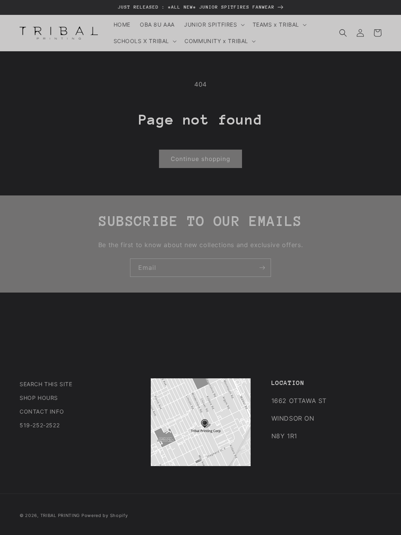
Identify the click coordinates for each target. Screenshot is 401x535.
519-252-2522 (40, 425)
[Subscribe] (262, 267)
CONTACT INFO (42, 411)
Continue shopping (200, 159)
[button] (213, 24)
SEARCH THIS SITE (46, 384)
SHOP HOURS (39, 397)
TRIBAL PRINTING (60, 515)
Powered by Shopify (104, 515)
